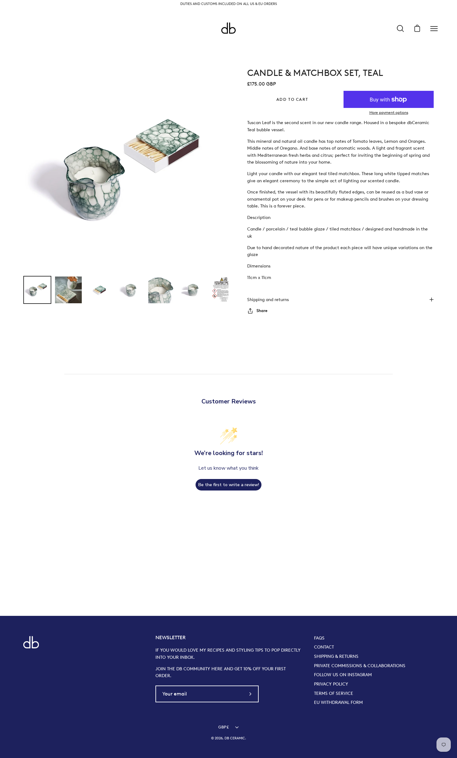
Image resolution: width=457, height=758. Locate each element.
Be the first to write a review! (228, 485)
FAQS (319, 638)
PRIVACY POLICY (331, 684)
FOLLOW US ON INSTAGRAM (343, 674)
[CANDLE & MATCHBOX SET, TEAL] (37, 290)
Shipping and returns (268, 299)
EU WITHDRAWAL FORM (338, 702)
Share (261, 310)
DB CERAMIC (234, 738)
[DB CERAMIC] (228, 28)
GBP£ (223, 727)
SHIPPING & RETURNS (336, 656)
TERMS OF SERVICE (333, 693)
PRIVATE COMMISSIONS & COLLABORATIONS (359, 665)
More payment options (388, 112)
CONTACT (324, 647)
